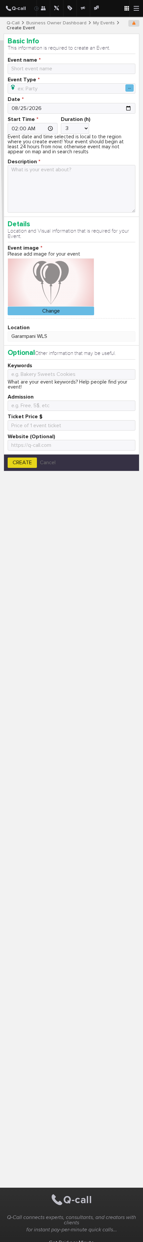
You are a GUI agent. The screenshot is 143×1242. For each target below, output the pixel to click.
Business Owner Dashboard (56, 23)
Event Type (22, 79)
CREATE (22, 462)
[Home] (18, 8)
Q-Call (13, 23)
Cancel (48, 462)
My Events (104, 23)
